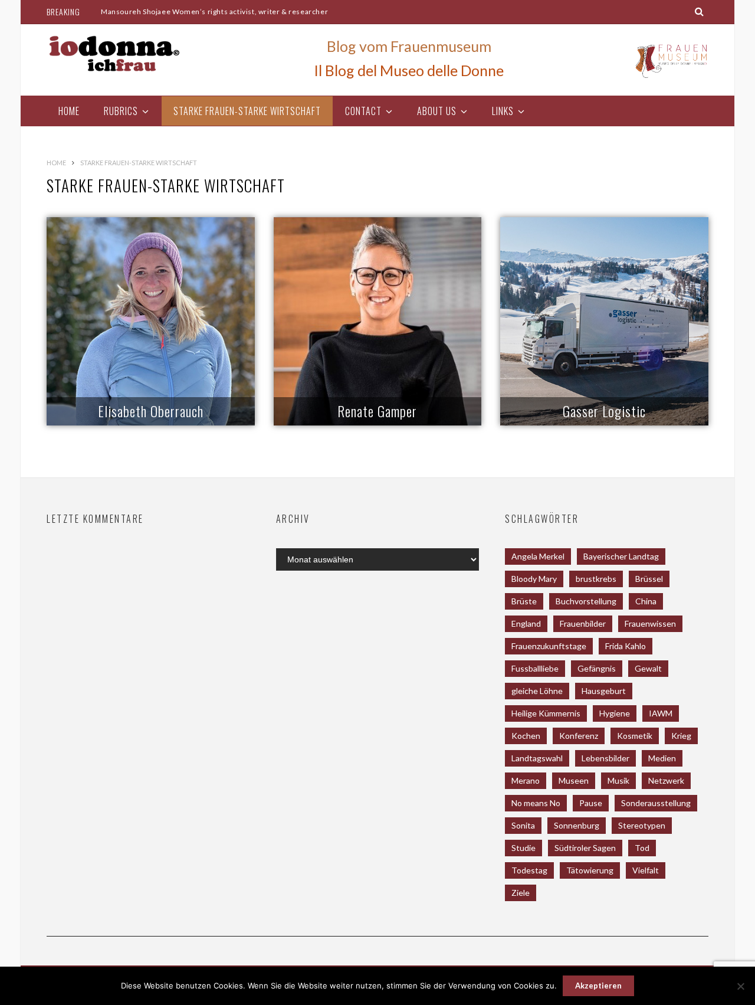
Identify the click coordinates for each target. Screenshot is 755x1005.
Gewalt (648, 668)
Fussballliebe (535, 668)
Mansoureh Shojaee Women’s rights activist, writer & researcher (214, 11)
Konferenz (578, 736)
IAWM (660, 713)
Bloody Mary (534, 579)
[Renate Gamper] (378, 321)
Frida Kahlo (625, 646)
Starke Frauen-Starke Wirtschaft (247, 111)
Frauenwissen (650, 623)
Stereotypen (641, 825)
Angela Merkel (537, 556)
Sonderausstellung (656, 803)
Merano (525, 780)
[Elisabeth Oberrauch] (151, 321)
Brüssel (649, 579)
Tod (642, 848)
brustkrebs (596, 579)
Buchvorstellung (586, 601)
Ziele (520, 893)
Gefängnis (596, 668)
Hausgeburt (604, 691)
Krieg (681, 736)
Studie (523, 848)
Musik (618, 780)
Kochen (525, 736)
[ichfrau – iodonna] (114, 53)
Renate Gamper (377, 410)
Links (503, 111)
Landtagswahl (537, 758)
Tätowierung (589, 870)
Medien (662, 758)
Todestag (529, 870)
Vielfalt (645, 870)
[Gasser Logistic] (604, 321)
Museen (574, 780)
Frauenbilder (583, 623)
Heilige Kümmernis (545, 713)
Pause (590, 803)
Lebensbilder (605, 758)
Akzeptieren (598, 985)
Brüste (524, 601)
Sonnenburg (576, 825)
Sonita (523, 825)
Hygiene (614, 713)
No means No (535, 803)
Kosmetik (634, 736)
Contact (363, 111)
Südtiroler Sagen (585, 848)
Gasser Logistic (604, 410)
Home (69, 111)
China (645, 601)
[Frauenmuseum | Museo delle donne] (670, 77)
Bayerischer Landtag (621, 556)
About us (437, 111)
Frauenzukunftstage (548, 646)
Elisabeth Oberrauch (150, 410)
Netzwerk (666, 780)
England (526, 623)
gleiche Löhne (537, 691)
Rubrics (121, 111)
